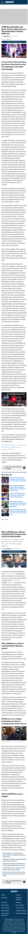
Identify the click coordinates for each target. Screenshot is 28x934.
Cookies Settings (21, 913)
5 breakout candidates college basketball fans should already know (14, 860)
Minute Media (10, 919)
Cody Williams (7, 548)
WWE (7, 519)
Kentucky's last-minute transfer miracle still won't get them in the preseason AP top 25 (14, 873)
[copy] (11, 39)
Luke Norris (6, 36)
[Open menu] (2, 2)
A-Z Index (4, 902)
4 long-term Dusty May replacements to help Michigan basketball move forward (14, 864)
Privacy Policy (5, 908)
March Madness (16, 580)
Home (2, 519)
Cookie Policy (5, 910)
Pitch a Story (20, 905)
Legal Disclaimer (21, 910)
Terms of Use (20, 908)
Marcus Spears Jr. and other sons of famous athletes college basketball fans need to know (14, 854)
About (3, 895)
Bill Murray (11, 582)
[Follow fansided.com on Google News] (24, 468)
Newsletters (5, 905)
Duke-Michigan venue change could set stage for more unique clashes (14, 868)
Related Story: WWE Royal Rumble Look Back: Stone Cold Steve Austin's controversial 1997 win (13, 447)
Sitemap (18, 902)
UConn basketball (9, 574)
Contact (18, 895)
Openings (4, 897)
